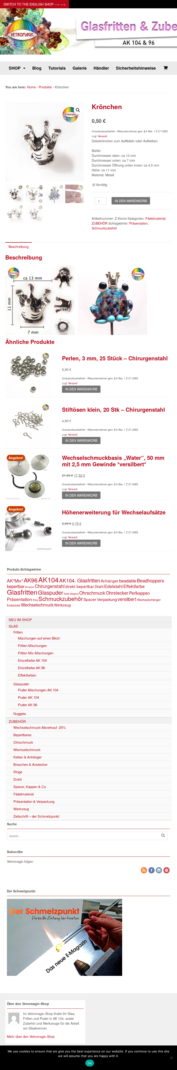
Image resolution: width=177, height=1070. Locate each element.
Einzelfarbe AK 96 (31, 667)
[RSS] (144, 870)
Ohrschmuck (92, 592)
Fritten (18, 632)
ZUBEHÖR (99, 223)
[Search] (163, 835)
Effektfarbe (134, 586)
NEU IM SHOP (20, 619)
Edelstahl (113, 586)
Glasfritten (22, 592)
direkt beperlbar (79, 586)
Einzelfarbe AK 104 (32, 660)
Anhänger (109, 581)
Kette (67, 593)
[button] (78, 110)
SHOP (15, 68)
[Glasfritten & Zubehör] (22, 49)
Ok (90, 1063)
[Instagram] (159, 870)
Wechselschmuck (37, 605)
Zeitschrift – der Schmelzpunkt (36, 816)
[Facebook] (151, 870)
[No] (171, 1057)
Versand (102, 136)
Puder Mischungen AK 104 (38, 689)
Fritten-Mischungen (32, 645)
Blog (36, 68)
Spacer (89, 599)
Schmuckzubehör (104, 228)
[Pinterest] (166, 870)
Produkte (45, 87)
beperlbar (15, 586)
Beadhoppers (150, 580)
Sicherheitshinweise (136, 68)
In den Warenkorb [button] (81, 389)
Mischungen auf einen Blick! (39, 638)
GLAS (13, 626)
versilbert (127, 599)
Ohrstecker (117, 592)
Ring (35, 600)
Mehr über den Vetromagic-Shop (31, 1036)
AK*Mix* (15, 580)
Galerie (80, 68)
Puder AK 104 (28, 697)
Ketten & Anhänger (27, 757)
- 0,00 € (165, 68)
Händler (101, 68)
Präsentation (138, 223)
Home (31, 87)
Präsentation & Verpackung (33, 801)
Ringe (17, 771)
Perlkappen (139, 593)
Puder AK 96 (27, 704)
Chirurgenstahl (50, 586)
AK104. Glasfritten (79, 580)
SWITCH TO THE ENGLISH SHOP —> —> (34, 4)
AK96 (31, 580)
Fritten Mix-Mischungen (35, 652)
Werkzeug (62, 604)
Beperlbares (22, 734)
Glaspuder (50, 592)
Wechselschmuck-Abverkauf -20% (39, 727)
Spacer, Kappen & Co (29, 786)
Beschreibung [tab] (19, 246)
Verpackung (107, 599)
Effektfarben (27, 675)
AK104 (48, 579)
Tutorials (57, 68)
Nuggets (19, 713)
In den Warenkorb (131, 200)
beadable (127, 581)
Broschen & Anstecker (30, 764)
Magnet (74, 593)
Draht (99, 586)
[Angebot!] (28, 497)
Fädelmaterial (155, 218)
